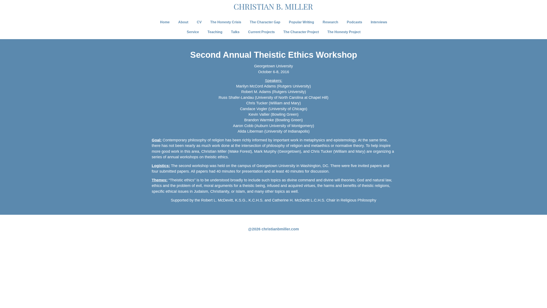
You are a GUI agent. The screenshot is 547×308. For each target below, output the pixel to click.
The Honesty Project (343, 32)
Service (193, 32)
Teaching (214, 32)
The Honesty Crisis (225, 22)
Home (165, 22)
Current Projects (261, 32)
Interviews (379, 22)
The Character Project (301, 32)
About (183, 22)
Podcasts (354, 22)
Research (330, 22)
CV (199, 22)
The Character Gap (265, 22)
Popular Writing (301, 22)
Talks (235, 32)
